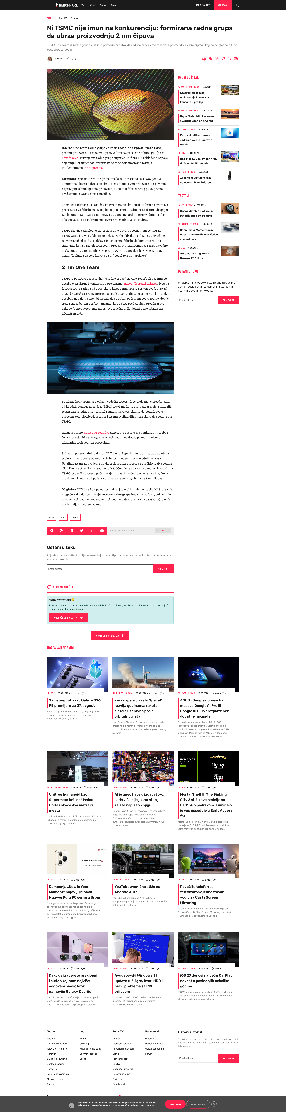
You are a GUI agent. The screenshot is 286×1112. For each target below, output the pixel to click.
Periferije (52, 1069)
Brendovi (222, 5)
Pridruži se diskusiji (65, 617)
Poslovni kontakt (154, 1043)
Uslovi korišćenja (154, 1048)
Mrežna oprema (55, 1079)
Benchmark (118, 1084)
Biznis (50, 18)
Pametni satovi (120, 1058)
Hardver (51, 1053)
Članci (93, 5)
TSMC (52, 517)
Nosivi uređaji (185, 205)
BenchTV (205, 5)
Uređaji (182, 152)
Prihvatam (175, 1104)
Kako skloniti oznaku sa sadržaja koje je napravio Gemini (196, 140)
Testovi (103, 5)
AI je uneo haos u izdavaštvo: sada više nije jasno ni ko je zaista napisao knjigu (139, 799)
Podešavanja (198, 1104)
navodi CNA (70, 158)
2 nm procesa (93, 168)
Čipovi (75, 517)
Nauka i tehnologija (188, 86)
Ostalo (181, 247)
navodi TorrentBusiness (140, 284)
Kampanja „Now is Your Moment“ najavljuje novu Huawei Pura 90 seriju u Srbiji (74, 892)
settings (150, 1105)
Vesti (83, 5)
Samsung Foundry (96, 433)
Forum (114, 5)
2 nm (63, 517)
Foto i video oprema (58, 1074)
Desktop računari (56, 1063)
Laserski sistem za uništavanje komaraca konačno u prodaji (194, 97)
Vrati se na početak (108, 635)
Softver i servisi (187, 129)
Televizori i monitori (57, 1048)
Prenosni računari (57, 1043)
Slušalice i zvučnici (188, 224)
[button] (50, 5)
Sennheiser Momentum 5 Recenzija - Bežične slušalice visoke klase (199, 234)
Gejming (182, 787)
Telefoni (51, 1038)
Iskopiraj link (163, 530)
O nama (149, 1038)
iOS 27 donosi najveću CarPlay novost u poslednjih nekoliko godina (206, 980)
